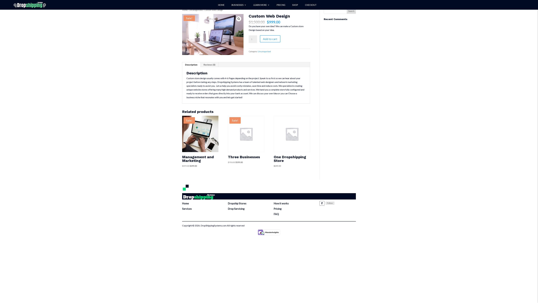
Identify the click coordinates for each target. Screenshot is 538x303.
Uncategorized (196, 10)
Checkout (310, 5)
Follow (330, 203)
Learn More (260, 5)
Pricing (281, 5)
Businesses (237, 5)
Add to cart (270, 39)
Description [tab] (191, 64)
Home (221, 5)
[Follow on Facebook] (322, 203)
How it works (281, 203)
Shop (295, 5)
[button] (238, 18)
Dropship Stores (237, 203)
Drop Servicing (236, 208)
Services (187, 208)
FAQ (276, 214)
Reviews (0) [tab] (209, 64)
